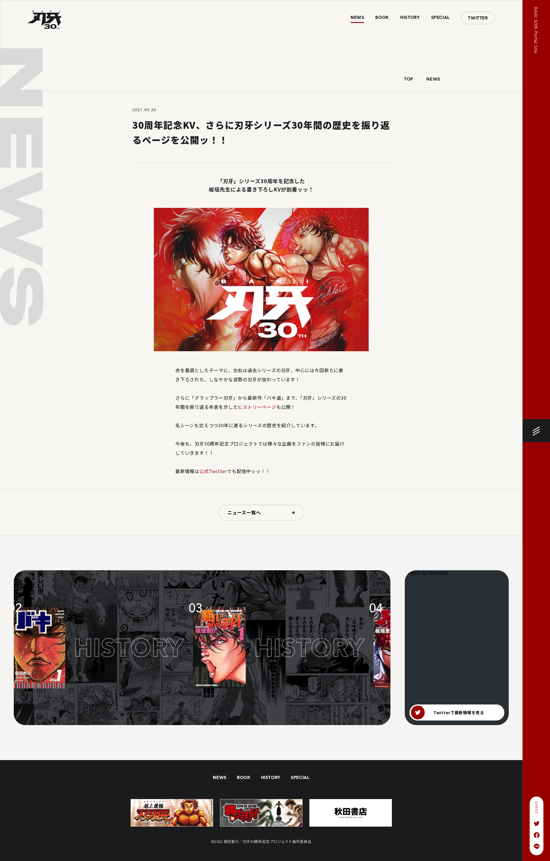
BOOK (382, 17)
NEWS (357, 17)
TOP (408, 79)
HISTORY (410, 17)
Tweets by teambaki (426, 572)
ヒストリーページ (257, 406)
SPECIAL (440, 17)
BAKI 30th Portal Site (535, 30)
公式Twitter (213, 471)
